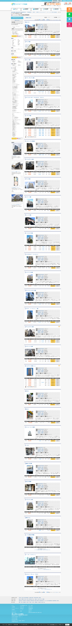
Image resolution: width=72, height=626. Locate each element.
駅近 (21, 611)
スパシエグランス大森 (29, 159)
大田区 (41, 24)
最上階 (13, 130)
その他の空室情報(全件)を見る (31, 386)
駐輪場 (13, 99)
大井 (40, 599)
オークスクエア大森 (29, 233)
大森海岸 (42, 46)
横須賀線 (39, 103)
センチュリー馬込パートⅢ (16, 171)
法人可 (13, 82)
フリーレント (14, 83)
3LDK (19, 43)
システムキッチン (15, 103)
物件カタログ (14, 612)
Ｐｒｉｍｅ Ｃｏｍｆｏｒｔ (31, 554)
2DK (18, 41)
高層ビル (14, 132)
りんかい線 (46, 600)
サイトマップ (14, 611)
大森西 (43, 599)
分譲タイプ (14, 79)
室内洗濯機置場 (15, 87)
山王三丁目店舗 (28, 481)
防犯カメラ (14, 121)
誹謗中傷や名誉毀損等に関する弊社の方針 (35, 612)
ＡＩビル (27, 445)
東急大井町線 (37, 600)
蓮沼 (42, 602)
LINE (69, 15)
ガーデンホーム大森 (29, 499)
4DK (18, 44)
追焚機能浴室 (14, 106)
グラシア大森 (28, 41)
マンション (18, 26)
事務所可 (14, 75)
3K (18, 42)
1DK (13, 40)
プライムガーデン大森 (29, 326)
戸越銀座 (36, 602)
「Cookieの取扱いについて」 (53, 624)
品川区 (23, 597)
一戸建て (13, 27)
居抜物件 (14, 134)
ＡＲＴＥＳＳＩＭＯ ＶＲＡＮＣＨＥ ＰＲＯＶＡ (35, 97)
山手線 (58, 600)
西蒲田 (23, 599)
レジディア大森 (28, 115)
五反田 (27, 602)
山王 (42, 24)
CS (13, 113)
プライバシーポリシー (15, 608)
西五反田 (30, 599)
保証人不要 (14, 74)
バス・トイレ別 (15, 105)
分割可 (13, 78)
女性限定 (14, 77)
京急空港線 (54, 600)
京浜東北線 (39, 25)
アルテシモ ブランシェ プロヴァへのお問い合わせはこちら (42, 589)
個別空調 (14, 135)
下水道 (13, 136)
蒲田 (19, 602)
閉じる (67, 624)
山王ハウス (28, 22)
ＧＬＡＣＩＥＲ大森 (29, 272)
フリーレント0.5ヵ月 (16, 84)
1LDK (19, 40)
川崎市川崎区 (36, 597)
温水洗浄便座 (14, 108)
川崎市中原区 (31, 597)
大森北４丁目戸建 (29, 463)
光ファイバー (14, 116)
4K (12, 44)
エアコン (14, 111)
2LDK (13, 42)
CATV (13, 115)
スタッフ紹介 (31, 605)
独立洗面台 (14, 110)
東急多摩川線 (41, 600)
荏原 (27, 599)
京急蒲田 (24, 602)
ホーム (13, 605)
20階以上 (14, 129)
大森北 (43, 43)
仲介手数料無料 (15, 86)
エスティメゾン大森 (29, 346)
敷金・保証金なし (15, 31)
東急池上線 (20, 600)
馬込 (42, 451)
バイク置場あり (15, 100)
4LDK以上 (13, 45)
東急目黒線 (50, 600)
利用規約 (13, 609)
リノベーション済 (15, 73)
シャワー (14, 109)
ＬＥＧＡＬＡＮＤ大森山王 (30, 141)
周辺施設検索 (31, 608)
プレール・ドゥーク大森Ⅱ (30, 427)
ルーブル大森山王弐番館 (30, 534)
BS (13, 114)
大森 (42, 25)
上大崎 (38, 599)
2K (12, 41)
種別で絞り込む (17, 20)
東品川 (20, 599)
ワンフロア (14, 131)
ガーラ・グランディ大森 (30, 77)
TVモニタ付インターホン (16, 119)
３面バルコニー (15, 98)
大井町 (33, 602)
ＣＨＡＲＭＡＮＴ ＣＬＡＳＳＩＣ (32, 254)
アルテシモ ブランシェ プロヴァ (32, 574)
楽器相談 (14, 71)
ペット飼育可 (14, 70)
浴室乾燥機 (14, 107)
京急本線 (39, 46)
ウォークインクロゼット (16, 112)
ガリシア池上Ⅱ (14, 155)
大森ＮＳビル (28, 517)
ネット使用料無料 (15, 117)
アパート (13, 26)
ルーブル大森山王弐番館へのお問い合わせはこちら (42, 549)
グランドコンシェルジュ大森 (31, 290)
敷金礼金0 (22, 608)
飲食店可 (14, 133)
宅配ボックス (14, 120)
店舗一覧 (30, 611)
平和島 (42, 47)
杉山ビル (27, 409)
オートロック (14, 118)
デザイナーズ (14, 72)
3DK (13, 43)
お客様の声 (30, 609)
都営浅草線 (39, 451)
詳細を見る (52, 35)
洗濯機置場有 (14, 102)
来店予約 (69, 10)
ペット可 (21, 609)
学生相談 (14, 81)
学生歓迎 (14, 80)
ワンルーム (14, 39)
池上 (33, 599)
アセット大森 (28, 59)
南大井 (25, 599)
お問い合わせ (69, 20)
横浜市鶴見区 (26, 597)
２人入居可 (14, 76)
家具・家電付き (15, 101)
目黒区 (40, 597)
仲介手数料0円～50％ (23, 605)
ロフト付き (14, 89)
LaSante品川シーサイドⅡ (16, 187)
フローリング (14, 88)
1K (18, 39)
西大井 (42, 103)
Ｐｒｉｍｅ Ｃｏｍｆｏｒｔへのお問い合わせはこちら (42, 569)
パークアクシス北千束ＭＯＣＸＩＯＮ (17, 204)
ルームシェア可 (15, 85)
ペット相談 (14, 69)
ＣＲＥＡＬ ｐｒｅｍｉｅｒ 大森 (32, 308)
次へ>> (57, 19)
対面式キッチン (15, 104)
